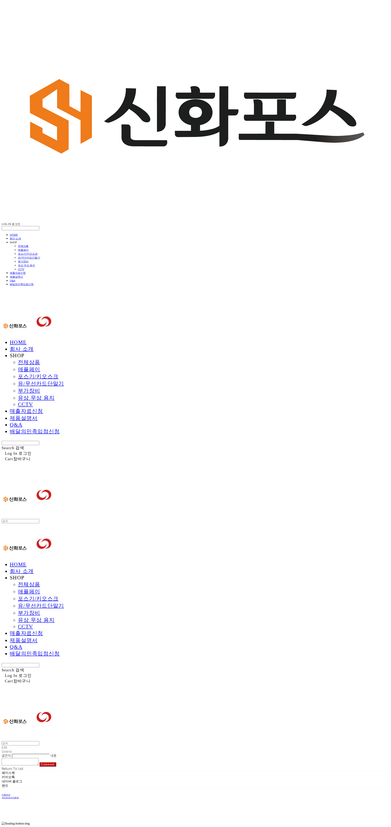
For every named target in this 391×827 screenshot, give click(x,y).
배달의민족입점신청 (22, 284)
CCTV (21, 269)
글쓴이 (6, 755)
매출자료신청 (18, 273)
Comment (47, 764)
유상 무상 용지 (26, 265)
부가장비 (23, 261)
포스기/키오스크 (27, 254)
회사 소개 (15, 238)
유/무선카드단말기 (29, 257)
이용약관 (6, 795)
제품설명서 (16, 277)
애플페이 (23, 250)
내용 (53, 755)
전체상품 (23, 246)
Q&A (12, 280)
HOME (14, 235)
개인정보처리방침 (10, 797)
